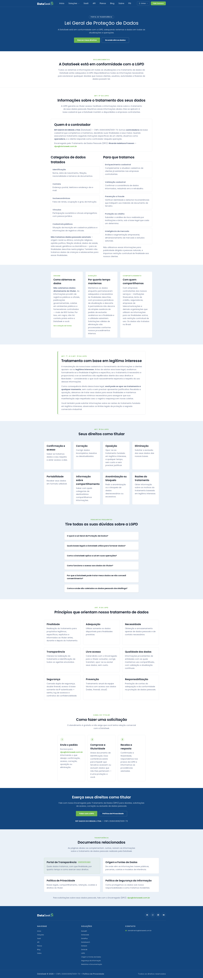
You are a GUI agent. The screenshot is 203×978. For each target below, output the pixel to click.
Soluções (73, 3)
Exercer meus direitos (87, 40)
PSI (129, 3)
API (94, 3)
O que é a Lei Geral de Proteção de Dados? (87, 535)
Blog (112, 3)
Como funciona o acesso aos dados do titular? (90, 565)
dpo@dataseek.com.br (65, 146)
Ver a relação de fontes (62, 326)
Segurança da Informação (91, 961)
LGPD (83, 953)
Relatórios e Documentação (91, 964)
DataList (84, 946)
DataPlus (84, 938)
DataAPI (84, 931)
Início (61, 3)
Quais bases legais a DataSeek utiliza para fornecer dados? (96, 545)
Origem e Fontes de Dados (91, 957)
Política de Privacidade (113, 813)
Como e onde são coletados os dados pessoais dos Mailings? (97, 588)
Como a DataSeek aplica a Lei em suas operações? (92, 555)
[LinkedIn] (158, 915)
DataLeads (85, 935)
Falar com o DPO (86, 813)
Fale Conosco (158, 3)
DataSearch (85, 942)
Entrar (143, 3)
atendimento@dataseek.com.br (140, 930)
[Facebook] (147, 915)
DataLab (84, 949)
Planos (103, 3)
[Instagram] (153, 915)
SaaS (86, 3)
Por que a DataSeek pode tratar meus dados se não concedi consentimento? (96, 577)
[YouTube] (164, 915)
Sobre (121, 3)
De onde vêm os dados (115, 40)
